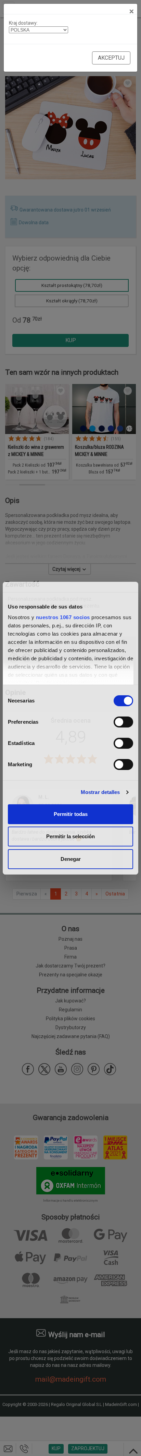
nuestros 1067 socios (63, 617)
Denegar (71, 859)
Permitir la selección (70, 836)
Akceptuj (111, 58)
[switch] (123, 722)
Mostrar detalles (100, 792)
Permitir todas (71, 814)
